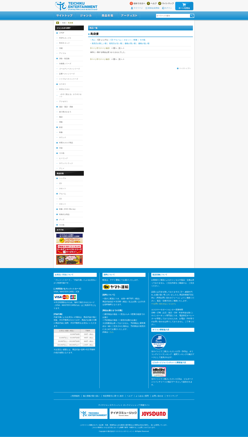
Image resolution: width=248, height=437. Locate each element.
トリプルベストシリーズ (68, 79)
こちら (111, 332)
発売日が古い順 (115, 43)
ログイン (168, 8)
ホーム (57, 23)
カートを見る (184, 6)
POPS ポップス (65, 38)
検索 (64, 23)
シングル (62, 178)
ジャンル (86, 15)
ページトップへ (184, 68)
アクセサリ (63, 101)
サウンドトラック (66, 163)
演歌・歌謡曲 (64, 59)
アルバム (62, 194)
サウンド (62, 137)
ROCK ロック (64, 43)
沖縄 (61, 48)
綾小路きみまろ (65, 112)
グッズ (61, 220)
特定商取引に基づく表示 (113, 396)
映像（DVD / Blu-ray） (68, 209)
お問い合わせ (157, 396)
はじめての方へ (137, 3)
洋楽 (61, 148)
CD (60, 183)
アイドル (62, 53)
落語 (61, 117)
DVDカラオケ (64, 89)
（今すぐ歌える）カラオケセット (70, 95)
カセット (127, 40)
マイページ (138, 8)
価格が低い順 (143, 43)
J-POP (61, 33)
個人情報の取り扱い (91, 396)
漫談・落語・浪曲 (66, 107)
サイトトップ (64, 15)
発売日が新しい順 (99, 43)
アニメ (61, 168)
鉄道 (61, 127)
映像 (135, 40)
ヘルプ (152, 3)
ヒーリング (63, 158)
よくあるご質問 (142, 396)
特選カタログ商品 (66, 143)
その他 (142, 40)
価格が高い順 (130, 43)
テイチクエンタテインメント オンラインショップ (76, 6)
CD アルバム (116, 40)
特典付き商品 (64, 214)
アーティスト (129, 15)
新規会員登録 (153, 8)
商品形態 (107, 15)
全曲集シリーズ (65, 64)
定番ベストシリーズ (67, 74)
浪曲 (61, 122)
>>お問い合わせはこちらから (163, 304)
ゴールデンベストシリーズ (69, 69)
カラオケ (62, 84)
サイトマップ (166, 3)
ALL (93, 40)
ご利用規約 (75, 396)
